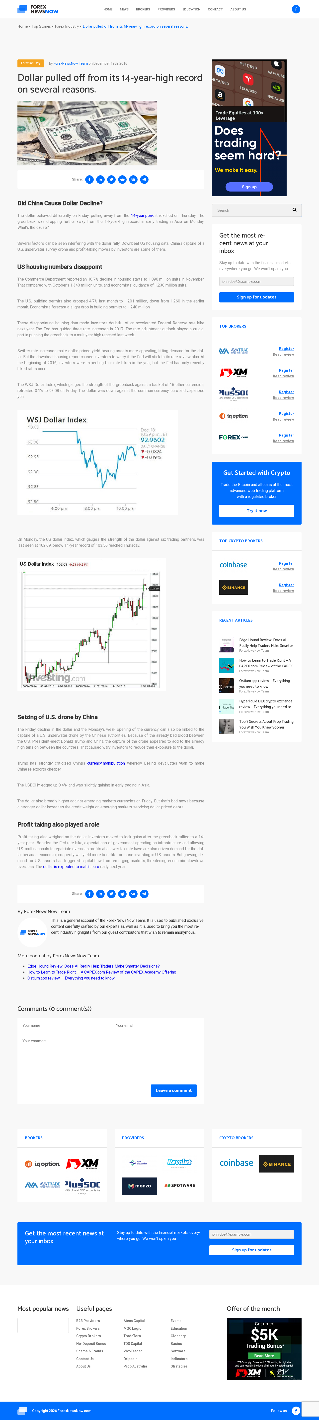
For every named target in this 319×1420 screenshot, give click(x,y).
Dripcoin (131, 1359)
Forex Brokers (88, 1328)
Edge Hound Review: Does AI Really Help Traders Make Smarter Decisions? (93, 966)
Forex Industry (30, 63)
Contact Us (85, 1359)
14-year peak (142, 215)
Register (286, 349)
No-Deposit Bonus (91, 1344)
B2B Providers (88, 1321)
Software (178, 1351)
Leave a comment (174, 1090)
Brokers (143, 9)
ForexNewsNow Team (71, 63)
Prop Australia (135, 1366)
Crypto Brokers (88, 1336)
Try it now (257, 511)
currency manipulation (106, 763)
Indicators (179, 1359)
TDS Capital (133, 1344)
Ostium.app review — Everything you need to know (71, 978)
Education (191, 9)
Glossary (178, 1336)
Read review (283, 355)
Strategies (179, 1366)
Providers (166, 9)
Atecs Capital (134, 1321)
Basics (176, 1344)
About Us (238, 9)
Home (107, 9)
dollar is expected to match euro (71, 866)
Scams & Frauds (89, 1351)
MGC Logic (132, 1328)
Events (176, 1321)
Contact (215, 9)
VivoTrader (133, 1351)
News (124, 9)
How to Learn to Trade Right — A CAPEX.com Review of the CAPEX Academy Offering (101, 972)
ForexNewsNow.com (74, 1411)
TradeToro (132, 1336)
